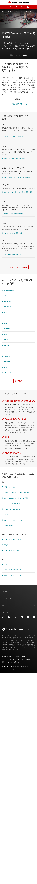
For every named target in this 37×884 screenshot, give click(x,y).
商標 (3, 662)
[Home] (18, 2)
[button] (3, 7)
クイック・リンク (7, 598)
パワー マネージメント (20, 11)
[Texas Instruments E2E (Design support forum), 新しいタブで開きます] (28, 618)
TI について (5, 591)
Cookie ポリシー (20, 656)
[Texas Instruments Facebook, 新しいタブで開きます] (9, 618)
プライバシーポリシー (8, 659)
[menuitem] (11, 7)
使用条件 (28, 659)
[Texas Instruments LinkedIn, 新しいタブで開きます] (21, 618)
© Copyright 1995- (9, 666)
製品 (9, 11)
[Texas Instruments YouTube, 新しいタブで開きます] (34, 618)
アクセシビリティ (7, 656)
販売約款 (20, 659)
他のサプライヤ (21, 104)
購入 (3, 605)
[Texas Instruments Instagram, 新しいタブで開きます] (3, 618)
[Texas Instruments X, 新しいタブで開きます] (15, 618)
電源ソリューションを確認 (18, 55)
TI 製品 (12, 104)
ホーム (4, 11)
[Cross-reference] (17, 7)
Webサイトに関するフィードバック (18, 662)
